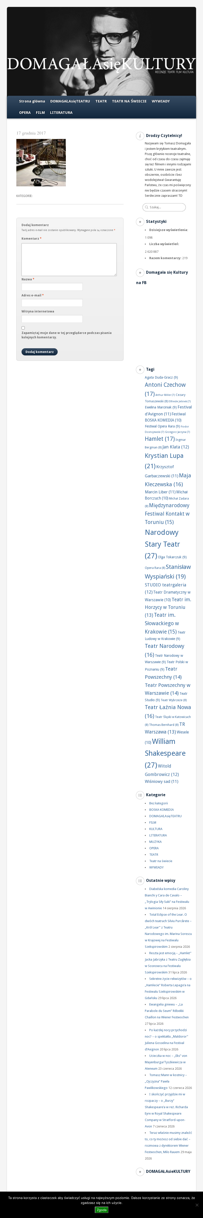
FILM (40, 112)
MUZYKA (155, 842)
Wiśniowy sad (161, 781)
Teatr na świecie (160, 861)
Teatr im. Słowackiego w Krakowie (162, 623)
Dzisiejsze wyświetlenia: (169, 230)
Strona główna (32, 101)
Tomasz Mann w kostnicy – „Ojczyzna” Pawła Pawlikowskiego (166, 1081)
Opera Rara (155, 568)
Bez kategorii (158, 803)
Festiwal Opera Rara (162, 426)
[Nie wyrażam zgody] (196, 1204)
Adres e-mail (33, 295)
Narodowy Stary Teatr (162, 544)
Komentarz (32, 238)
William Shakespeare (165, 753)
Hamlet (160, 439)
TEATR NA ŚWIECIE (129, 101)
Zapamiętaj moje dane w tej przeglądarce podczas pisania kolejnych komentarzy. (67, 335)
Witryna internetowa (38, 311)
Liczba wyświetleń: (164, 244)
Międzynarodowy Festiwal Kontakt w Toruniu (167, 514)
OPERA (25, 112)
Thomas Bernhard (163, 725)
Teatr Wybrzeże (174, 700)
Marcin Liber (160, 491)
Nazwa (28, 279)
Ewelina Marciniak (161, 407)
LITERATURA (61, 112)
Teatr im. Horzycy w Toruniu (168, 607)
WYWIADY (161, 101)
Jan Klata (175, 446)
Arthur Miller (165, 395)
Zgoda (101, 1210)
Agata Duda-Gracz (161, 377)
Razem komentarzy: (165, 258)
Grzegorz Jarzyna (177, 432)
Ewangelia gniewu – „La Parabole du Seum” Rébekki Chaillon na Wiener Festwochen (167, 1011)
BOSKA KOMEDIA (161, 810)
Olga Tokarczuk (172, 557)
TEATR (101, 101)
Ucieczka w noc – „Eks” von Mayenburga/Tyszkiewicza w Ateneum (166, 1062)
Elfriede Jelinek (180, 401)
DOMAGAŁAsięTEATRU (70, 101)
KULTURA (155, 829)
